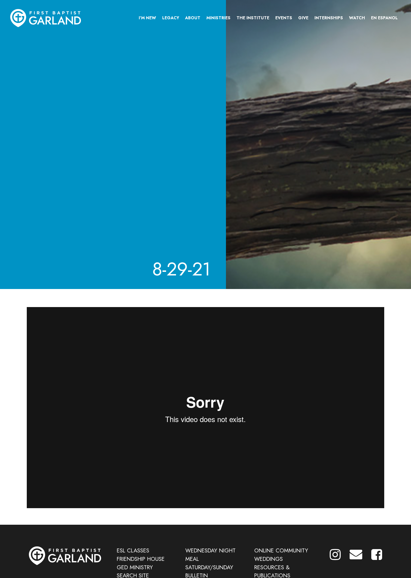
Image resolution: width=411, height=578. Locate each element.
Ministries (218, 18)
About (192, 18)
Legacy (170, 18)
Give (303, 18)
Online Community (281, 550)
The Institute (252, 18)
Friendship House (141, 559)
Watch (357, 18)
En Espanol (384, 18)
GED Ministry (135, 567)
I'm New (147, 18)
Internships (328, 18)
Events (283, 18)
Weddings (268, 559)
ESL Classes (133, 550)
